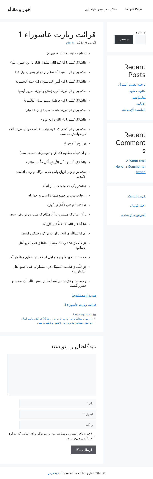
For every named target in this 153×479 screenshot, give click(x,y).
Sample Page (133, 9)
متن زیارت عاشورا (84, 295)
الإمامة (141, 103)
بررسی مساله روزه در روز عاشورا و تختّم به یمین (64, 322)
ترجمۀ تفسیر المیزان (132, 84)
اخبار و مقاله (19, 9)
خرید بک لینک (137, 196)
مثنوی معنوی (137, 91)
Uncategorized (82, 314)
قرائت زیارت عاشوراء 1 (80, 304)
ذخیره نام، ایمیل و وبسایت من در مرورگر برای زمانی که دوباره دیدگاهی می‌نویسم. (50, 436)
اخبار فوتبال (138, 205)
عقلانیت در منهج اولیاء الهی (101, 9)
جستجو (141, 32)
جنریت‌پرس (54, 473)
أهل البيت (139, 97)
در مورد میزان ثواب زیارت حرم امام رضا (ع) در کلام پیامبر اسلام (56, 318)
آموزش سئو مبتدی (133, 215)
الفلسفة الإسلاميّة (134, 110)
